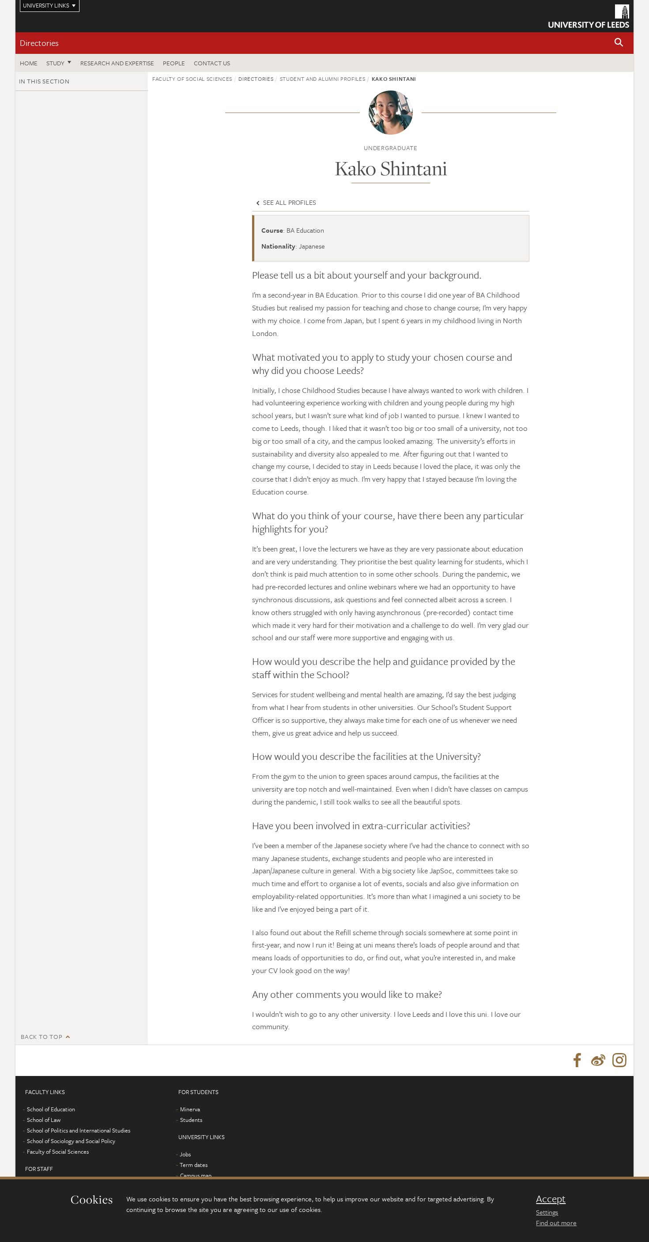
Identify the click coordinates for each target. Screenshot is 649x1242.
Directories (39, 43)
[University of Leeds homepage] (588, 16)
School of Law (43, 1119)
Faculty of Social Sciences (192, 79)
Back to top (41, 1036)
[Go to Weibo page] (598, 1060)
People (174, 63)
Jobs (185, 1154)
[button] (619, 43)
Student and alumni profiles (323, 79)
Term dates (194, 1164)
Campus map (195, 1175)
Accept (551, 1198)
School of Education (51, 1109)
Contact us (212, 63)
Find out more (556, 1222)
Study (55, 63)
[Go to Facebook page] (577, 1060)
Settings (547, 1212)
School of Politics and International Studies (78, 1130)
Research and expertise (117, 63)
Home (29, 63)
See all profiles (288, 202)
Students (191, 1119)
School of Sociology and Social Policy (71, 1140)
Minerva (190, 1109)
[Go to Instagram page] (619, 1060)
